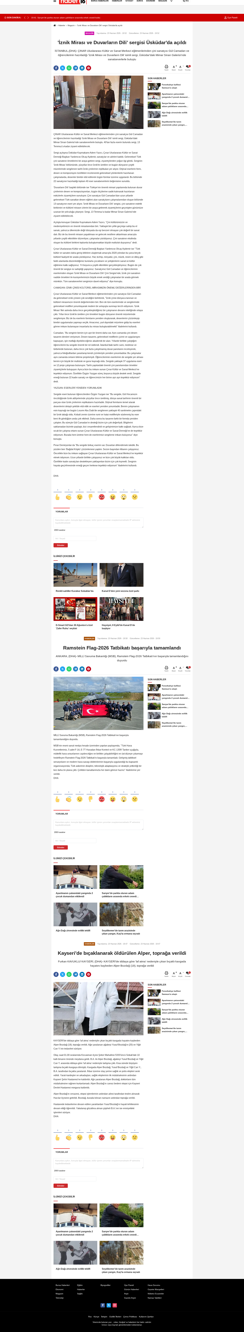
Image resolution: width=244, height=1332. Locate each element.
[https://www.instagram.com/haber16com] (115, 1305)
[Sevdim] (80, 492)
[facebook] (56, 68)
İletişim (104, 1317)
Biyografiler (106, 1285)
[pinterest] (88, 68)
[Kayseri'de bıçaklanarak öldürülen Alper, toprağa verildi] (98, 1009)
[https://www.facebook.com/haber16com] (103, 1305)
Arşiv (126, 1294)
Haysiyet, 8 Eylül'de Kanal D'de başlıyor (118, 626)
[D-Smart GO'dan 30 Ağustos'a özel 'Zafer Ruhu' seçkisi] (75, 609)
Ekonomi (59, 1289)
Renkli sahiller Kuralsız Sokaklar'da (74, 591)
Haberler (61, 25)
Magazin (71, 25)
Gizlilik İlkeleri (115, 1317)
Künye (96, 1317)
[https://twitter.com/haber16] (109, 1305)
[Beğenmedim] (91, 492)
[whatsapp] (69, 68)
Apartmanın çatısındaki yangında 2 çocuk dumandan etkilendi (74, 894)
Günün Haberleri (131, 1289)
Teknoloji (59, 1298)
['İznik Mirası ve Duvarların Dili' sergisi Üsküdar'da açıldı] (98, 102)
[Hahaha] (113, 492)
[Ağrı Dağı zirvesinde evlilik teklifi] (75, 914)
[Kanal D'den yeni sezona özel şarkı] (121, 575)
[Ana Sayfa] (55, 26)
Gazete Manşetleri (156, 1289)
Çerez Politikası (130, 1317)
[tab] (62, 511)
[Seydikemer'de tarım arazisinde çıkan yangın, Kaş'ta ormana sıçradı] (121, 914)
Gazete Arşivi (130, 1298)
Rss (90, 1317)
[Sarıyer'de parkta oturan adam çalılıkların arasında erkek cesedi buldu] (121, 877)
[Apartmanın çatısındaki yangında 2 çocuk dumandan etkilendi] (75, 877)
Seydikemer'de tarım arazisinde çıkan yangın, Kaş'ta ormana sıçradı (121, 932)
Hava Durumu (154, 1285)
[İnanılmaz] (124, 492)
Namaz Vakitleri (155, 1298)
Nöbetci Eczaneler (156, 1294)
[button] (28, 17)
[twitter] (62, 68)
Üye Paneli (232, 17)
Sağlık (80, 1294)
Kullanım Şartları (146, 1317)
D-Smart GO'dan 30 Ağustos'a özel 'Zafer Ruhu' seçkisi (74, 626)
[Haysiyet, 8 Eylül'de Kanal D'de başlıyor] (121, 609)
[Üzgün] (135, 492)
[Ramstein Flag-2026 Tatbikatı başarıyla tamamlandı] (98, 703)
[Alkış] (69, 492)
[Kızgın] (102, 492)
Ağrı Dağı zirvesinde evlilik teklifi (73, 930)
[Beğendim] (58, 492)
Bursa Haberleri (63, 1285)
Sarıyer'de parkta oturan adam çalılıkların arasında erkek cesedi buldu (119, 895)
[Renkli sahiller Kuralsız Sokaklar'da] (75, 575)
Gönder (60, 545)
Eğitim (80, 1285)
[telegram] (75, 68)
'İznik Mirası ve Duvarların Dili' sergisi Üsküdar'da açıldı (99, 25)
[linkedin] (82, 68)
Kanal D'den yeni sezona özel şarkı (120, 591)
